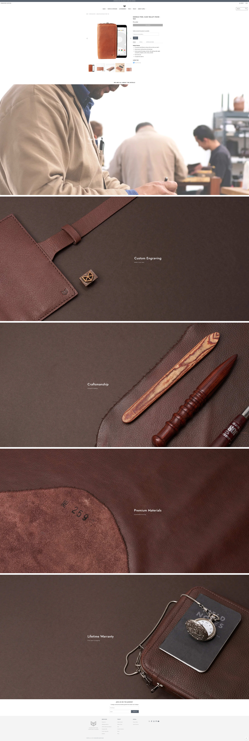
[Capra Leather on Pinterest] (156, 721)
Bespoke (103, 733)
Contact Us (104, 722)
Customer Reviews (120, 729)
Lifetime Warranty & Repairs (106, 726)
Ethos (118, 731)
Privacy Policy (135, 722)
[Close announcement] (248, 1)
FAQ (118, 726)
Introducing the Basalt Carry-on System (124, 0)
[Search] (246, 8)
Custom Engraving (105, 731)
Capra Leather (91, 738)
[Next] (131, 38)
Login (242, 3)
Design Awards (119, 722)
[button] (105, 9)
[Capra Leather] (124, 6)
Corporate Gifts (104, 729)
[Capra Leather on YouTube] (158, 721)
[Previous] (87, 38)
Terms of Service (136, 724)
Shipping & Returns (150, 42)
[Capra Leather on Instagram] (154, 721)
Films (118, 733)
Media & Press (119, 724)
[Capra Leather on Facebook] (152, 721)
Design (134, 42)
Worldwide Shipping (6, 3)
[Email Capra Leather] (149, 721)
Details (140, 42)
